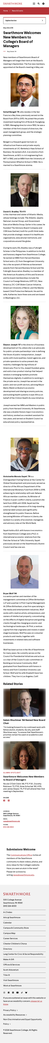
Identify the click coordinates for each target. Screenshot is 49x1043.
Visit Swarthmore (11, 980)
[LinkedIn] (13, 993)
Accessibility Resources (14, 1015)
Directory (7, 949)
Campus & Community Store (16, 928)
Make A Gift (8, 960)
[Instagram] (4, 993)
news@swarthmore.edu (23, 875)
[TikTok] (22, 993)
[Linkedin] (9, 801)
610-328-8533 (8, 827)
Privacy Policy (9, 1010)
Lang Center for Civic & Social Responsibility (23, 954)
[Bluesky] (26, 993)
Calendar (7, 923)
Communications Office (21, 855)
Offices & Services (11, 965)
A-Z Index (7, 912)
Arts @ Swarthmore (11, 918)
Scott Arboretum (11, 970)
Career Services (10, 939)
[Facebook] (4, 801)
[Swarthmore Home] (17, 894)
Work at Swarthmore (12, 986)
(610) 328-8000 (9, 906)
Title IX (6, 975)
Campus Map (9, 933)
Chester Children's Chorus (15, 944)
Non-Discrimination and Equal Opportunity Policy (22, 1021)
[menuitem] (34, 3)
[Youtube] (17, 993)
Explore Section (11, 21)
